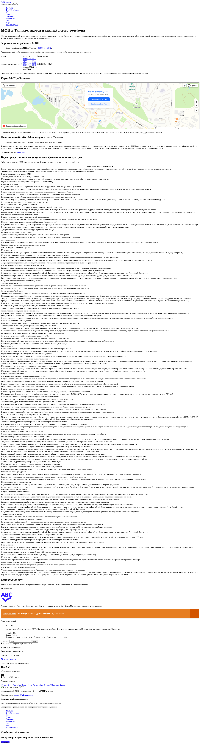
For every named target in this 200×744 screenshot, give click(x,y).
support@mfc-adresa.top (23, 695)
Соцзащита (10, 16)
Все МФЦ (9, 8)
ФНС (8, 20)
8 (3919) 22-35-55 (29, 63)
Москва (4, 685)
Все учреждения (12, 25)
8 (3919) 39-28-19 (29, 65)
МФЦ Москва (13, 10)
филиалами (21, 152)
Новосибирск (27, 685)
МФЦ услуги (6, 2)
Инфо (8, 23)
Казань (62, 685)
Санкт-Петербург (14, 685)
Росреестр (9, 14)
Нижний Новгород (51, 685)
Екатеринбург (38, 685)
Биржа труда (10, 18)
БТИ (7, 12)
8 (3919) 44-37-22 (29, 61)
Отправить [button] (5, 742)
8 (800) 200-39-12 (44, 48)
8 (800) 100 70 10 (9, 659)
